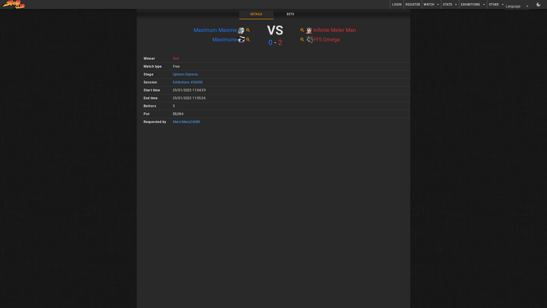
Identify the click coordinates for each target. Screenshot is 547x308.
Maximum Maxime (215, 30)
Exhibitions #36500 (188, 82)
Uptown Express (185, 74)
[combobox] (515, 6)
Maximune (224, 40)
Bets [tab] (290, 14)
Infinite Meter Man (334, 30)
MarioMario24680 (186, 122)
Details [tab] (256, 14)
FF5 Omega (326, 40)
